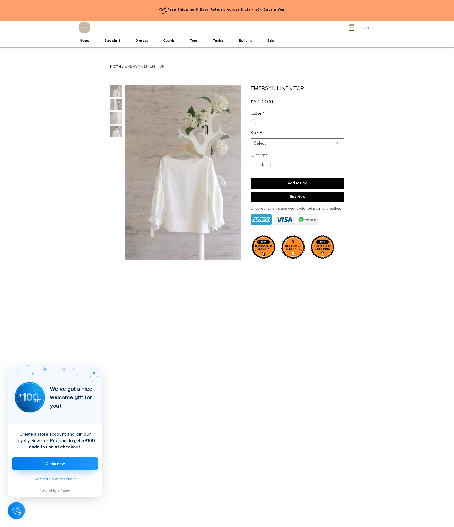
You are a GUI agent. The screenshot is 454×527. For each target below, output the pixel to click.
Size (256, 133)
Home (115, 66)
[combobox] (297, 143)
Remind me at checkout (55, 479)
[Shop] (351, 27)
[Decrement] (255, 165)
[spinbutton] (263, 165)
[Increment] (270, 165)
